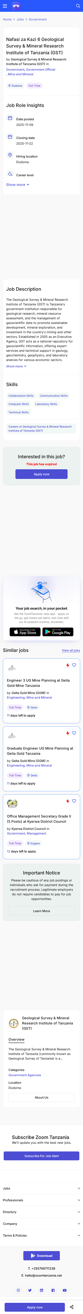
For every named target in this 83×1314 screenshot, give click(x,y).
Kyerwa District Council (29, 829)
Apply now (41, 474)
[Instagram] (18, 1290)
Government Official (40, 69)
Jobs (20, 19)
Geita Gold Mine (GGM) (29, 693)
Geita (33, 707)
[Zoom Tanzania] (16, 6)
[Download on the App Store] (25, 632)
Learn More (41, 911)
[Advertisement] (41, 236)
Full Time (34, 85)
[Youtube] (65, 1290)
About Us (41, 1097)
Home (7, 19)
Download (44, 1256)
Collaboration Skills (21, 395)
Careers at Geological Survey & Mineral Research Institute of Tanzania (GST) (40, 428)
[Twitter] (30, 1290)
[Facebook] (53, 1290)
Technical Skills (18, 412)
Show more (15, 185)
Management (36, 833)
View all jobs (71, 650)
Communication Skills (54, 395)
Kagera (35, 843)
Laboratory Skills (46, 404)
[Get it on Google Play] (57, 632)
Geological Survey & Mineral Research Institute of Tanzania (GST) (47, 1023)
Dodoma (17, 85)
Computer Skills (18, 404)
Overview (16, 1039)
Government (38, 19)
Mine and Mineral (20, 74)
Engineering (16, 697)
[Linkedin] (41, 1290)
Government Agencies (24, 1075)
